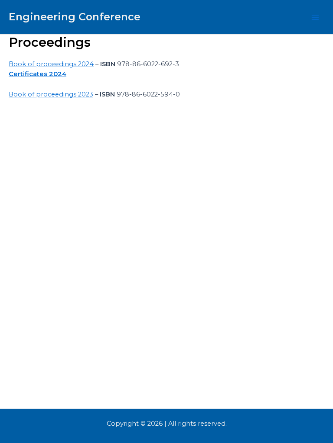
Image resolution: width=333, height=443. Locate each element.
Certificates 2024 (37, 74)
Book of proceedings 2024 (51, 64)
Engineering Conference (74, 16)
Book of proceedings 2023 (51, 94)
